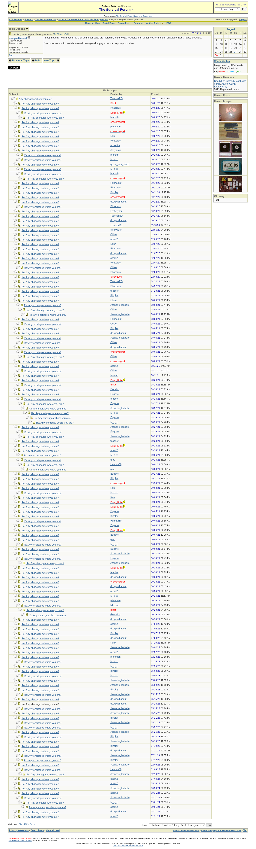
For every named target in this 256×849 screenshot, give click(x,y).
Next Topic (50, 60)
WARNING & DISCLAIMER (20, 840)
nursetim (115, 145)
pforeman (115, 126)
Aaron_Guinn (229, 83)
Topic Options (17, 28)
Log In (243, 19)
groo (112, 459)
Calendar (138, 23)
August (231, 29)
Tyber (32, 824)
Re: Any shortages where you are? (40, 103)
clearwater (115, 229)
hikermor (115, 605)
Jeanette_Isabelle (119, 304)
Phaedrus (115, 107)
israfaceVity (220, 86)
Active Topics (153, 23)
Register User (92, 23)
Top (10, 55)
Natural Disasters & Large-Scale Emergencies (83, 19)
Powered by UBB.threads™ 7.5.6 (128, 845)
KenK (113, 243)
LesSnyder (116, 211)
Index (38, 60)
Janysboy (115, 150)
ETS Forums (15, 19)
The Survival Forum (45, 19)
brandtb (114, 117)
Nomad (114, 375)
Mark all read (53, 830)
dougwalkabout (18, 38)
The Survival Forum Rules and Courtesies (134, 16)
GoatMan (115, 614)
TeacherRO (116, 98)
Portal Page (109, 23)
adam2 (114, 239)
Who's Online (222, 61)
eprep (217, 83)
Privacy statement (19, 830)
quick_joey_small (119, 164)
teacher (114, 290)
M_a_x (114, 159)
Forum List (123, 23)
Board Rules (37, 830)
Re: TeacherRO (61, 34)
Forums (29, 19)
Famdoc (114, 389)
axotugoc (241, 81)
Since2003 (23, 824)
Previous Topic (20, 60)
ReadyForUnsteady (224, 81)
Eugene (114, 394)
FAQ (168, 23)
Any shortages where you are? (35, 99)
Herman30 (115, 182)
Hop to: (145, 825)
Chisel (113, 234)
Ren (112, 136)
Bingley (114, 192)
